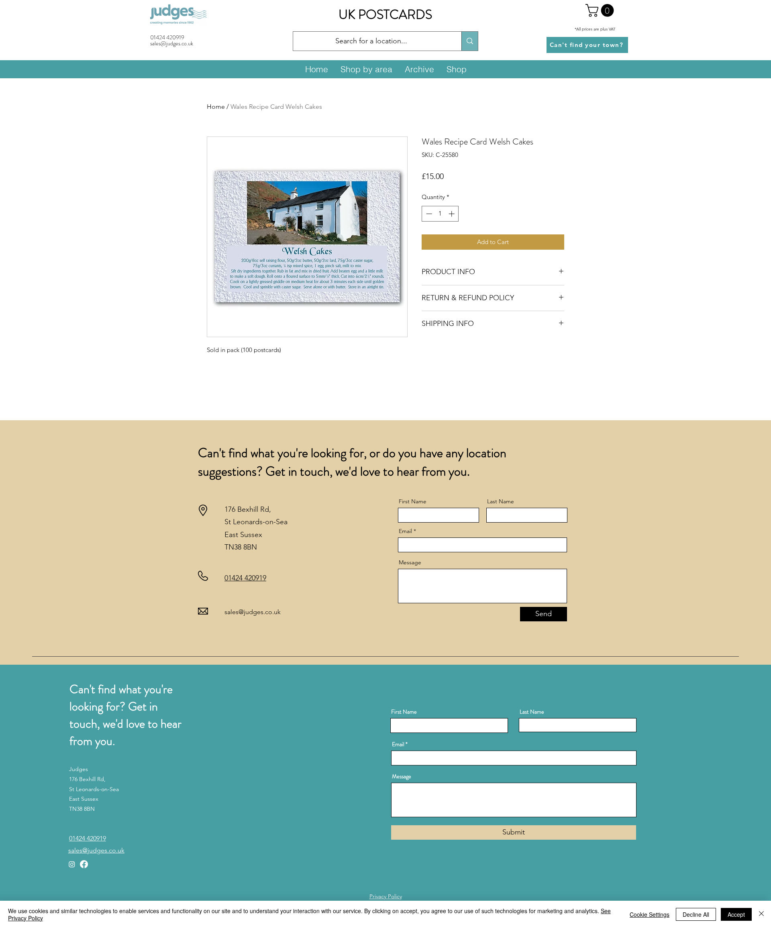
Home (216, 106)
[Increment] (452, 213)
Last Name (500, 501)
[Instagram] (72, 864)
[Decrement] (428, 213)
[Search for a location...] (469, 41)
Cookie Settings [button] (649, 914)
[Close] (761, 914)
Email (405, 531)
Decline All (696, 914)
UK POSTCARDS (385, 14)
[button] (601, 10)
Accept (736, 914)
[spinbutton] (440, 213)
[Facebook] (84, 864)
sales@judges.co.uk (252, 612)
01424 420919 (167, 37)
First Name (412, 501)
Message (410, 562)
